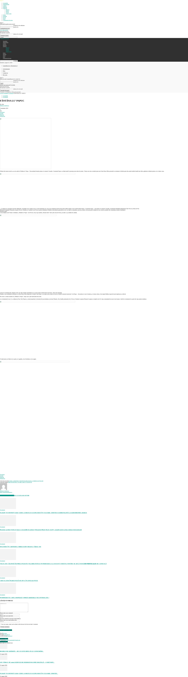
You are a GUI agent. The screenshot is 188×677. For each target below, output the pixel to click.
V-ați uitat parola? (4, 30)
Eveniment (10, 93)
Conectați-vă (7, 634)
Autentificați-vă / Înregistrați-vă (10, 65)
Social (4, 17)
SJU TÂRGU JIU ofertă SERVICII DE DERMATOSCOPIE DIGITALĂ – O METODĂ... (27, 662)
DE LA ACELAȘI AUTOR (21, 495)
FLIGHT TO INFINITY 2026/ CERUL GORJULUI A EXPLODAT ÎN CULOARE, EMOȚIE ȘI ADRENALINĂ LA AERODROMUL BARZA (43, 513)
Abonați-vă (9, 636)
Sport (4, 19)
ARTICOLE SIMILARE (7, 495)
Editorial (5, 7)
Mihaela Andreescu (4, 105)
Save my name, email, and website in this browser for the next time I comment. (19, 624)
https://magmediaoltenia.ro (6, 492)
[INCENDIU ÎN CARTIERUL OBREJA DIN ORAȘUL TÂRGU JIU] (8, 542)
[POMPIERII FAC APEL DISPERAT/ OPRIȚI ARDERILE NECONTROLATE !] (8, 593)
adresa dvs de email (18, 34)
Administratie (6, 4)
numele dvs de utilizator (19, 25)
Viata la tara (8, 13)
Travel (7, 12)
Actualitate (5, 3)
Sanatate (5, 16)
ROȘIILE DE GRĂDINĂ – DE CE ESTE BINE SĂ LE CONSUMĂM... (22, 651)
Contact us (5, 73)
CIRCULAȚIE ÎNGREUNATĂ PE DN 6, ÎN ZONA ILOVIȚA (19, 580)
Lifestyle (5, 8)
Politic (4, 15)
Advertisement (6, 69)
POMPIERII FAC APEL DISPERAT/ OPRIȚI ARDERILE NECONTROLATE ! (24, 597)
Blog (4, 71)
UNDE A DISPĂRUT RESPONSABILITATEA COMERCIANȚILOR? (26, 481)
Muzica (7, 9)
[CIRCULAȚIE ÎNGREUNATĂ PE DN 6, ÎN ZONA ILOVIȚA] (8, 576)
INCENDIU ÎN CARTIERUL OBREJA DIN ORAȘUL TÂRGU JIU (20, 546)
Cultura (4, 5)
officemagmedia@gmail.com (13, 640)
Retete (7, 11)
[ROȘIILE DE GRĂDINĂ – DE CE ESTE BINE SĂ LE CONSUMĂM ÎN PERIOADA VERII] (3, 648)
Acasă (1, 93)
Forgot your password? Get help (7, 85)
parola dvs (16, 27)
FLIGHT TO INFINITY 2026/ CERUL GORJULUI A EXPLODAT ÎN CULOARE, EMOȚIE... (29, 673)
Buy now (5, 75)
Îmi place (5, 633)
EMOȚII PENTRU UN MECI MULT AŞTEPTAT (20, 482)
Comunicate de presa (8, 20)
